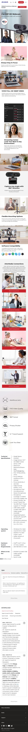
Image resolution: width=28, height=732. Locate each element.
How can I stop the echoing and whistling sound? (14, 577)
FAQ (17, 684)
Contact (21, 2)
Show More (14, 598)
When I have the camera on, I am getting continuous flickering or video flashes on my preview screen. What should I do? (14, 585)
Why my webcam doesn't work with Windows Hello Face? (14, 591)
